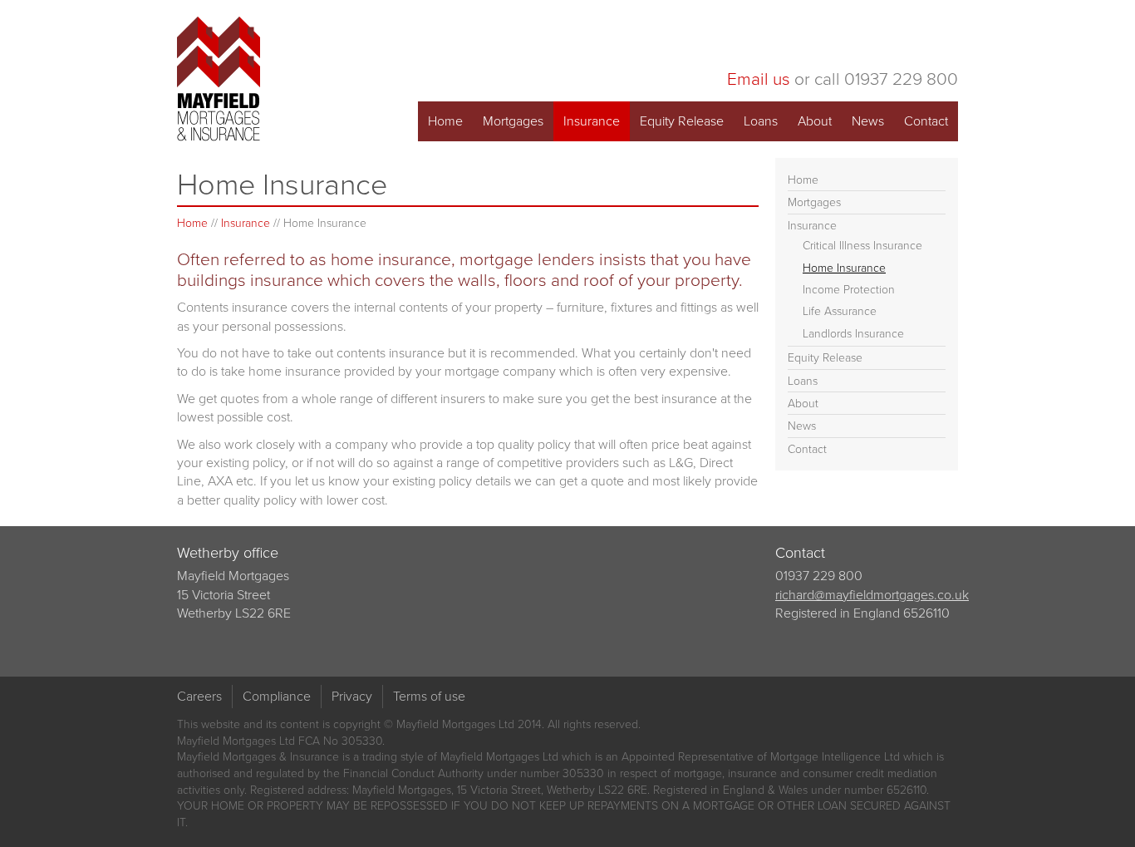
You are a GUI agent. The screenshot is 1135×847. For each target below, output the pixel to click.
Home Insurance (844, 268)
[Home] (218, 79)
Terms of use (429, 696)
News (868, 120)
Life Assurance (840, 311)
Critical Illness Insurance (862, 245)
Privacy (352, 696)
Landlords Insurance (853, 333)
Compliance (277, 696)
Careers (199, 696)
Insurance (591, 120)
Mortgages (513, 120)
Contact (926, 120)
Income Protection (849, 289)
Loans (761, 120)
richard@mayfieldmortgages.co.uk (872, 594)
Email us (758, 78)
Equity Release (682, 120)
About (815, 120)
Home (445, 120)
